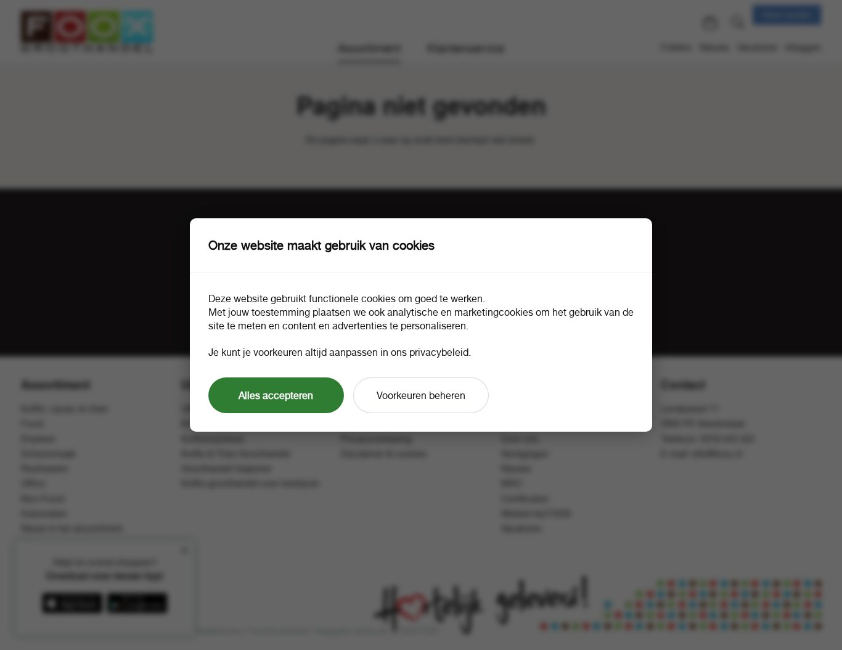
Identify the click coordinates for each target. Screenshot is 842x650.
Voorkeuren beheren (421, 395)
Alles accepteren (276, 395)
